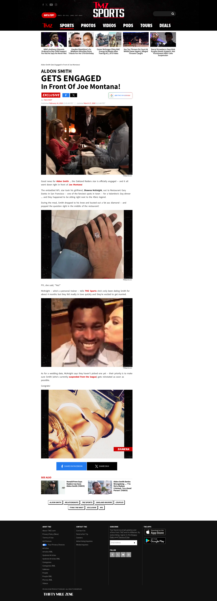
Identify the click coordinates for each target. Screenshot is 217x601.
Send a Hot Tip (82, 534)
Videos (109, 26)
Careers (79, 538)
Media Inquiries (82, 545)
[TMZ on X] (47, 4)
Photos (88, 26)
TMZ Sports (91, 290)
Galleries (45, 569)
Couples (119, 502)
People (45, 573)
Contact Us (80, 531)
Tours (146, 26)
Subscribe (134, 542)
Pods (128, 26)
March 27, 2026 (90, 103)
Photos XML (47, 580)
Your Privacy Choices (56, 545)
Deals (165, 26)
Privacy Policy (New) (50, 534)
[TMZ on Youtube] (51, 5)
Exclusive (91, 507)
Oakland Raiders (104, 502)
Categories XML (48, 566)
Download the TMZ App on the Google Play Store (155, 540)
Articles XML (47, 552)
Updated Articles (49, 555)
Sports (67, 26)
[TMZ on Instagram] (56, 4)
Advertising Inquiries (84, 541)
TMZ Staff (47, 100)
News (47, 26)
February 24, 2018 (56, 103)
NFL (101, 507)
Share (73, 466)
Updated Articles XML (51, 559)
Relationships (71, 502)
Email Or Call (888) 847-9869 (70, 15)
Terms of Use (47, 538)
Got (49, 15)
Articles (45, 548)
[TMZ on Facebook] (43, 4)
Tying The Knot (76, 507)
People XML (47, 576)
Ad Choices (46, 541)
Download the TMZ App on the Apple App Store (155, 532)
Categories (46, 562)
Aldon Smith (55, 502)
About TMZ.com (49, 531)
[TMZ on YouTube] (123, 554)
